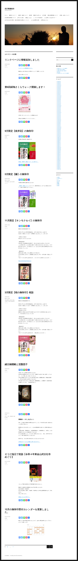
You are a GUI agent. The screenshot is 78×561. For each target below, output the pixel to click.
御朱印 (6, 180)
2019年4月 (59, 143)
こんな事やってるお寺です (49, 17)
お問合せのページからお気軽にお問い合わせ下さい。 (29, 441)
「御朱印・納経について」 (23, 185)
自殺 (6, 417)
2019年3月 (59, 145)
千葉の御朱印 (7, 181)
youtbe (58, 177)
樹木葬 (30, 15)
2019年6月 (59, 142)
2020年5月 (59, 131)
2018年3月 (59, 157)
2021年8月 (59, 122)
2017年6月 (59, 163)
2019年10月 (59, 139)
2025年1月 (59, 94)
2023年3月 (59, 110)
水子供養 (44, 15)
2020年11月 (59, 128)
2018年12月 (59, 147)
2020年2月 (59, 135)
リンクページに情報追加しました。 (25, 68)
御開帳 (58, 183)
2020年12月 (59, 127)
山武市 (11, 181)
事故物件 (11, 416)
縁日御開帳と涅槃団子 (16, 364)
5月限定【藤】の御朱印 (17, 174)
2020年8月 (59, 129)
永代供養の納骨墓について (10, 17)
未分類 (6, 65)
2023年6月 (59, 109)
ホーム (6, 15)
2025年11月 (59, 86)
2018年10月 (59, 149)
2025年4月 (59, 91)
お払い (6, 416)
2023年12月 (59, 105)
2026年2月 (59, 82)
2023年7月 (59, 107)
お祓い (8, 416)
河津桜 (9, 301)
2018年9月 (59, 151)
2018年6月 (59, 154)
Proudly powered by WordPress (16, 555)
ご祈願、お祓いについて (64, 15)
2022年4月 (59, 116)
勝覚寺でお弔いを (37, 15)
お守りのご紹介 (20, 17)
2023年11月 (59, 106)
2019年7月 (59, 141)
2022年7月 (59, 113)
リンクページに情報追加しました (22, 59)
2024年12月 (59, 95)
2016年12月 (59, 169)
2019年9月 (59, 140)
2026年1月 (59, 83)
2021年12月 (59, 119)
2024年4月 (59, 103)
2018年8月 (59, 152)
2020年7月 (59, 130)
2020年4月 (59, 133)
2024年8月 (59, 99)
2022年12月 (59, 112)
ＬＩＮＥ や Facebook (37, 17)
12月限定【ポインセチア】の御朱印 (63, 73)
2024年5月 (59, 101)
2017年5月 (59, 164)
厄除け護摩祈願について (53, 15)
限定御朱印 (13, 301)
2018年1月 (59, 159)
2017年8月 (59, 160)
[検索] (72, 60)
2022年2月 (59, 118)
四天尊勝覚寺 (9, 8)
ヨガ (58, 179)
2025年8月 (59, 88)
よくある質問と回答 (35, 20)
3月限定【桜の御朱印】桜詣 (19, 292)
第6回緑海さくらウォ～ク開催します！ (25, 86)
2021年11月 (59, 121)
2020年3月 (59, 134)
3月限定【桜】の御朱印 (61, 69)
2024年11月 (59, 97)
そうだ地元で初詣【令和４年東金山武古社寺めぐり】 (28, 455)
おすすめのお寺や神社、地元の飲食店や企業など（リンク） (17, 20)
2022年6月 (59, 115)
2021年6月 (59, 123)
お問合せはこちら (44, 20)
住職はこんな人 (28, 17)
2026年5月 (59, 81)
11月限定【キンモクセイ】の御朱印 (23, 220)
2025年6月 (59, 89)
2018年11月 (59, 148)
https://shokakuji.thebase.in (24, 260)
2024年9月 (59, 98)
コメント (6, 67)
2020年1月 (59, 136)
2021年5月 (59, 124)
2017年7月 (59, 161)
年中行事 (58, 180)
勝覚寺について (12, 15)
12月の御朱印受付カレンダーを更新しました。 (27, 511)
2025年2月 (59, 93)
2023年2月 (59, 111)
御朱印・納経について (22, 15)
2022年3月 (59, 117)
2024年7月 (59, 100)
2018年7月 (59, 153)
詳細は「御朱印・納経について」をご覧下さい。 (28, 161)
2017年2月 (59, 166)
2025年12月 (59, 85)
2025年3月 (59, 92)
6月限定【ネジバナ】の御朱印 (62, 68)
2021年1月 (59, 125)
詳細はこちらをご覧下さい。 (24, 496)
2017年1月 (58, 167)
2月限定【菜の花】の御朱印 (61, 70)
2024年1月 (59, 104)
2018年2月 (59, 158)
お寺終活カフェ (59, 178)
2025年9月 (59, 87)
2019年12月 (59, 137)
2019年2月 (59, 146)
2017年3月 (59, 165)
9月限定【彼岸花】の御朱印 (19, 130)
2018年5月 (59, 155)
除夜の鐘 (58, 72)
